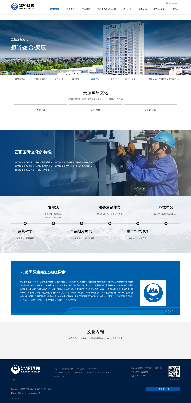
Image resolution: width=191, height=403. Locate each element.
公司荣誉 (75, 78)
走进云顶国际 (53, 9)
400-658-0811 (143, 375)
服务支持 (143, 9)
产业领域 (86, 9)
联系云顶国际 (131, 78)
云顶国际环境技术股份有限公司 (38, 389)
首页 (150, 79)
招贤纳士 (176, 9)
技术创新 (127, 9)
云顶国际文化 (94, 78)
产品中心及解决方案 (106, 9)
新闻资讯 (70, 9)
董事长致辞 (20, 78)
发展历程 (58, 78)
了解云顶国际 (40, 78)
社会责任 (112, 78)
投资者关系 (159, 9)
